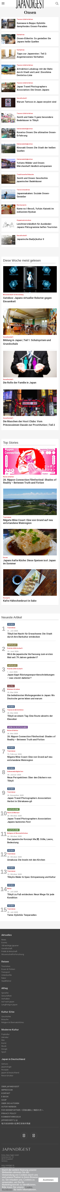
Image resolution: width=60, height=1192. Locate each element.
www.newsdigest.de (7, 1165)
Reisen (5, 961)
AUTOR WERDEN (8, 1106)
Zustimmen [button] (48, 1180)
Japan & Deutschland (10, 1072)
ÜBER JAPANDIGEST (10, 1086)
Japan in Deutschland (13, 1059)
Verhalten (5, 998)
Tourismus (5, 966)
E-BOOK (5, 1096)
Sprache (5, 993)
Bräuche (5, 1019)
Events (4, 942)
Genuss (4, 1063)
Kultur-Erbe (7, 1011)
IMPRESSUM (7, 1090)
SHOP (4, 1100)
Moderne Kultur (10, 1029)
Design (4, 1049)
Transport (5, 972)
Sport (3, 1052)
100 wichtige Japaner (10, 945)
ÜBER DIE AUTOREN (10, 1103)
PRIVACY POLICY (8, 1113)
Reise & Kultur (7, 1075)
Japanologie (6, 1066)
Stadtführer (6, 981)
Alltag (4, 988)
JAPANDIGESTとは (9, 1120)
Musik (3, 1046)
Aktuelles (6, 935)
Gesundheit (6, 995)
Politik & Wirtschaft (9, 951)
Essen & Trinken (8, 969)
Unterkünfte (6, 975)
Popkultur (5, 1034)
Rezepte (5, 1069)
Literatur (5, 1037)
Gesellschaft (6, 948)
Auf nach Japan (7, 1001)
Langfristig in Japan (9, 1004)
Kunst (3, 1043)
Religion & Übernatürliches (12, 1022)
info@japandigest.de (8, 1167)
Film (3, 1040)
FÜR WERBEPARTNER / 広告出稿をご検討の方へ (22, 1110)
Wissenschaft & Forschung (12, 954)
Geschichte (6, 1016)
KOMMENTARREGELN (11, 1116)
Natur (3, 978)
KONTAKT (5, 1093)
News (3, 939)
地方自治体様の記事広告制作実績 (15, 1123)
